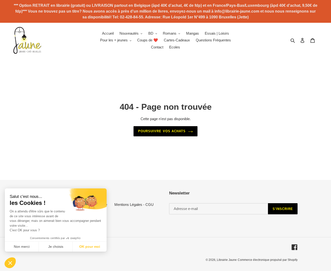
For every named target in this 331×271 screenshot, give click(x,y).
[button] (10, 263)
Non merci (22, 246)
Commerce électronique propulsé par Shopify (268, 260)
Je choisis (55, 246)
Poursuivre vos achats (162, 131)
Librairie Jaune (227, 260)
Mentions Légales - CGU (134, 204)
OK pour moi (89, 246)
